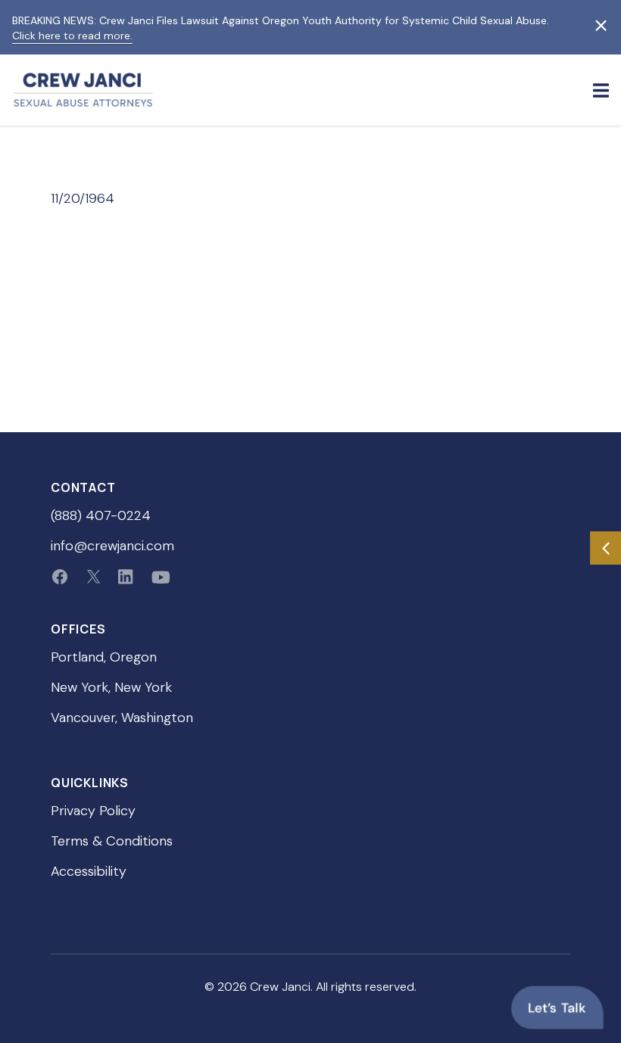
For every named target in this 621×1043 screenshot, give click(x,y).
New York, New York (111, 687)
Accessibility (88, 871)
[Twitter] (93, 577)
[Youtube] (160, 577)
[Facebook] (60, 577)
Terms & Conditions (112, 841)
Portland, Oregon (104, 657)
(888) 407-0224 (101, 515)
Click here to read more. (72, 35)
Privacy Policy (93, 811)
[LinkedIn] (125, 577)
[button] (601, 90)
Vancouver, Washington (122, 717)
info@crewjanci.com (112, 546)
